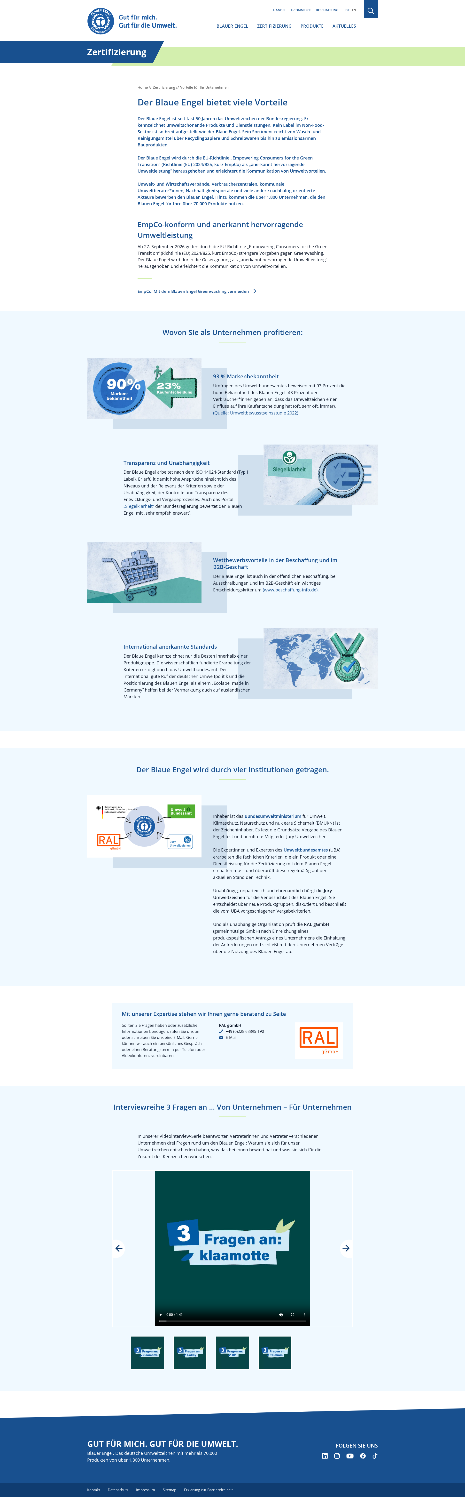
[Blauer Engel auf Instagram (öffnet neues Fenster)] (337, 1456)
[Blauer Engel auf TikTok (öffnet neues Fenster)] (375, 1456)
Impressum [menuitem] (145, 1489)
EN (354, 10)
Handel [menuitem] (279, 10)
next (342, 1249)
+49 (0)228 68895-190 (245, 1031)
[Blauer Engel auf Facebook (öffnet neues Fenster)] (363, 1456)
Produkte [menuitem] (312, 26)
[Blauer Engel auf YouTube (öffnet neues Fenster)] (350, 1456)
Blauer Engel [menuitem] (232, 26)
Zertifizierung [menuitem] (274, 26)
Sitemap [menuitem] (169, 1489)
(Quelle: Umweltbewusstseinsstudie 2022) (255, 413)
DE (347, 10)
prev (122, 1249)
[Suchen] (371, 11)
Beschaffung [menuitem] (327, 10)
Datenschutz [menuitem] (118, 1489)
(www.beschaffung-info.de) (290, 590)
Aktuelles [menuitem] (344, 26)
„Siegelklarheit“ (139, 506)
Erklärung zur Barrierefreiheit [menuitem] (208, 1489)
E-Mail (231, 1037)
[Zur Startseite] (136, 21)
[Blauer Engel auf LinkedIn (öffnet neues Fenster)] (325, 1456)
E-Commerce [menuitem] (301, 10)
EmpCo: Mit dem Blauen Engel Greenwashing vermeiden (193, 291)
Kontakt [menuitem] (93, 1489)
